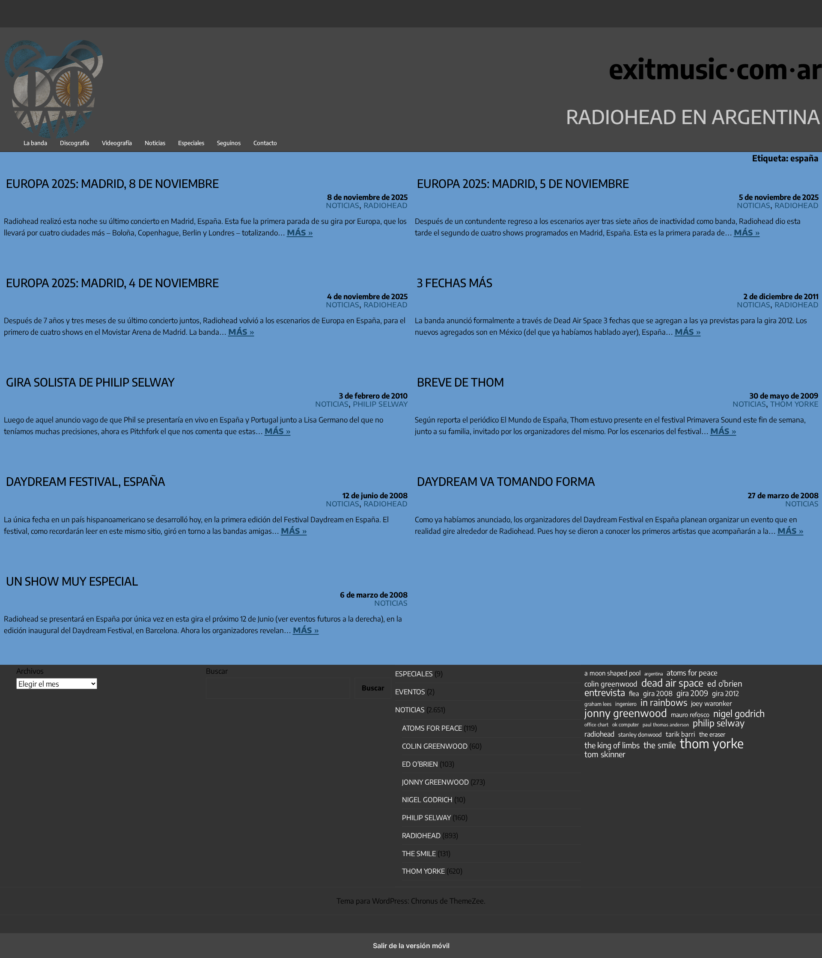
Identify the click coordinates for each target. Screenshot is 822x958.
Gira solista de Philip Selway (90, 382)
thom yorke (712, 743)
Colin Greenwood (435, 746)
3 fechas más (454, 282)
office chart (596, 724)
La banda (35, 142)
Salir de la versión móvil (411, 945)
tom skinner (604, 754)
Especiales (191, 142)
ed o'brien (724, 683)
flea (634, 693)
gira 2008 (658, 693)
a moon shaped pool (612, 673)
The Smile (419, 853)
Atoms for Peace (432, 728)
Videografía (117, 142)
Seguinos (229, 142)
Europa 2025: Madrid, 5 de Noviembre (523, 183)
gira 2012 (725, 693)
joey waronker (711, 703)
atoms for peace (692, 672)
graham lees (597, 704)
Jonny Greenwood (435, 782)
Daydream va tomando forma (506, 481)
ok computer (625, 724)
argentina (653, 673)
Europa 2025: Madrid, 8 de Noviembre (112, 183)
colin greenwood (610, 684)
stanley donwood (640, 734)
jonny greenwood (625, 712)
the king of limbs (612, 745)
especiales (414, 673)
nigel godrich (427, 799)
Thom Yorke (794, 403)
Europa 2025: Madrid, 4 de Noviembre (112, 282)
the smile (659, 745)
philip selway (719, 723)
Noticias (155, 142)
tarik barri (680, 734)
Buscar (217, 670)
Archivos (30, 670)
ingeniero (626, 703)
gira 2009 (692, 693)
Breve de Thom (460, 382)
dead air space (672, 682)
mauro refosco (690, 714)
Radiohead (385, 204)
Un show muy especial (72, 581)
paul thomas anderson (666, 724)
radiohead (599, 734)
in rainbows (663, 702)
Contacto (265, 142)
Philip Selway (380, 403)
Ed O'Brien (420, 764)
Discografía (74, 142)
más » (300, 232)
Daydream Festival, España (85, 481)
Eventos (410, 691)
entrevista (604, 692)
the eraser (712, 734)
